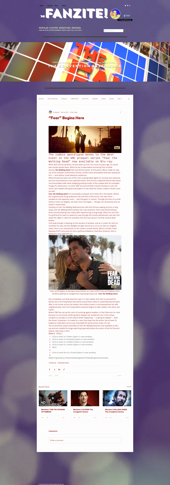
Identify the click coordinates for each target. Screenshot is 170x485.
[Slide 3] (84, 76)
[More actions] (120, 112)
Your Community (53, 99)
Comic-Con (85, 99)
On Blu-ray (52, 363)
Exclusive (64, 99)
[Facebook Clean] (127, 5)
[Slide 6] (89, 76)
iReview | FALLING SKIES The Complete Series (116, 411)
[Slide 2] (82, 76)
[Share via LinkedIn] (59, 369)
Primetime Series (63, 363)
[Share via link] (64, 369)
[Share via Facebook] (49, 369)
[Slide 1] (80, 76)
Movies (112, 99)
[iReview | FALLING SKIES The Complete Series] (117, 398)
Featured (95, 99)
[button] (129, 98)
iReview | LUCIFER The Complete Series (83, 411)
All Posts (41, 99)
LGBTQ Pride (74, 99)
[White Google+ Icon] (130, 5)
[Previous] (11, 62)
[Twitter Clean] (125, 5)
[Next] (159, 62)
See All (129, 386)
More (119, 99)
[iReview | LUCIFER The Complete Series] (85, 398)
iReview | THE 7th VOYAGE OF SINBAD (53, 411)
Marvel (104, 99)
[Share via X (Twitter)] (54, 369)
